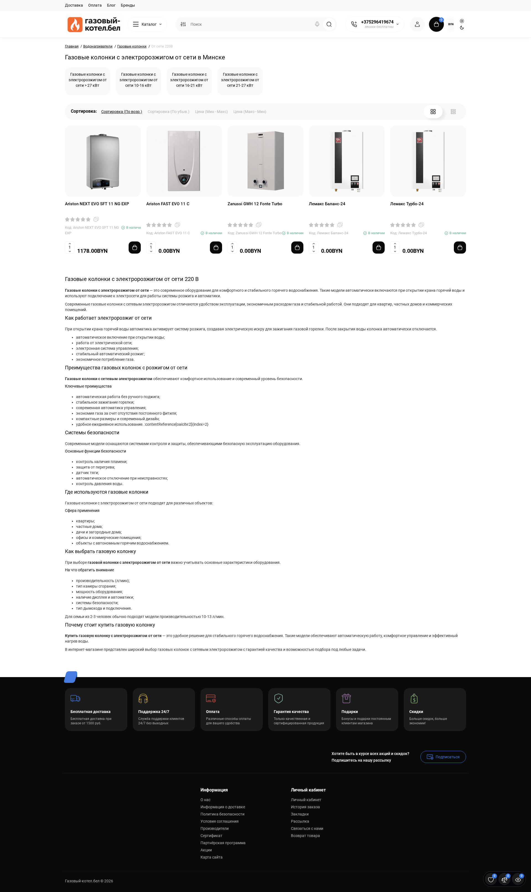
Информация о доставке (223, 807)
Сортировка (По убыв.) (168, 111)
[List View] (453, 111)
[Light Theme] (462, 21)
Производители (215, 828)
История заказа (305, 807)
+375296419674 (377, 22)
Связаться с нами (307, 828)
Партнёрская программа (223, 843)
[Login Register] (417, 24)
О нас (205, 800)
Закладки (300, 814)
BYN (451, 24)
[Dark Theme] (462, 28)
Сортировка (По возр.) (121, 111)
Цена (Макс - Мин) (249, 111)
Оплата (95, 5)
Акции (206, 850)
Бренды (128, 5)
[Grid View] (433, 111)
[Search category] (183, 24)
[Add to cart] (135, 247)
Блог (111, 5)
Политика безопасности (222, 814)
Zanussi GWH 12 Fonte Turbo (255, 203)
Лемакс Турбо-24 (407, 203)
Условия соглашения (220, 821)
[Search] (317, 24)
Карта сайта (212, 857)
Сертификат (211, 835)
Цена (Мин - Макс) (211, 111)
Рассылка (300, 821)
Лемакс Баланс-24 (327, 203)
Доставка (74, 5)
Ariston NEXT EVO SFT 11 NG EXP (97, 203)
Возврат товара (305, 835)
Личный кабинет (306, 800)
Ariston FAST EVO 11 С (167, 203)
